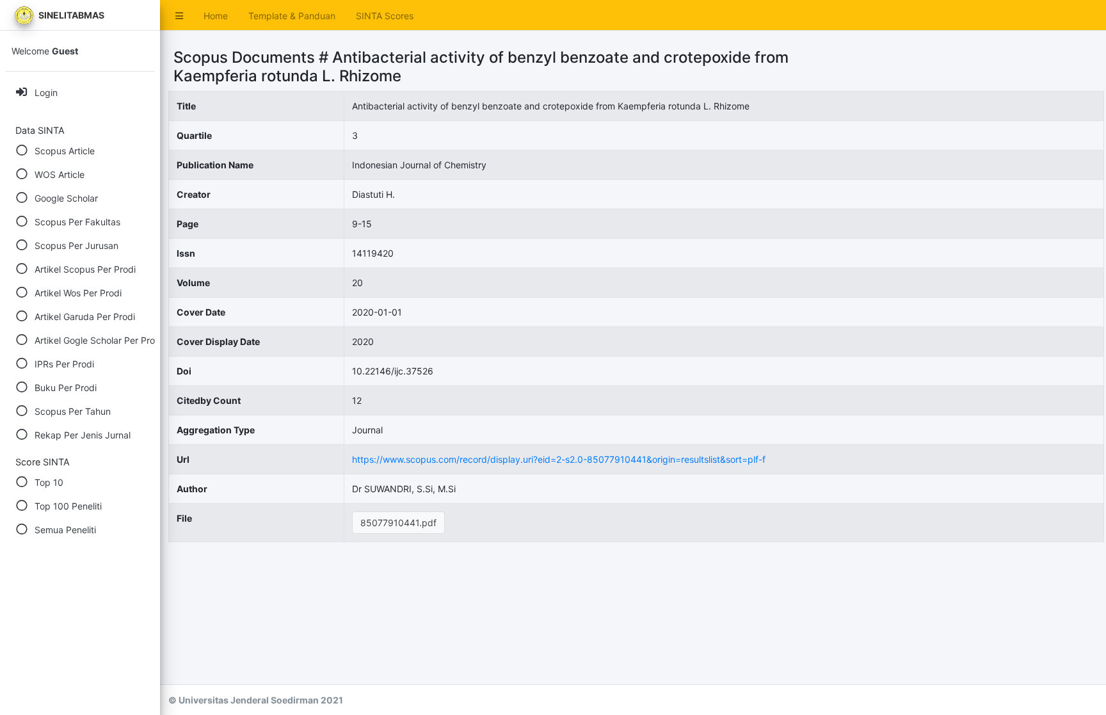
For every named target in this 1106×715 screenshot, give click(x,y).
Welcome (45, 50)
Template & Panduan (291, 15)
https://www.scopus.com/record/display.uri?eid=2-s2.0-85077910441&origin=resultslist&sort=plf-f (558, 459)
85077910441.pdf (398, 522)
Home (216, 15)
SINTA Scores (384, 15)
